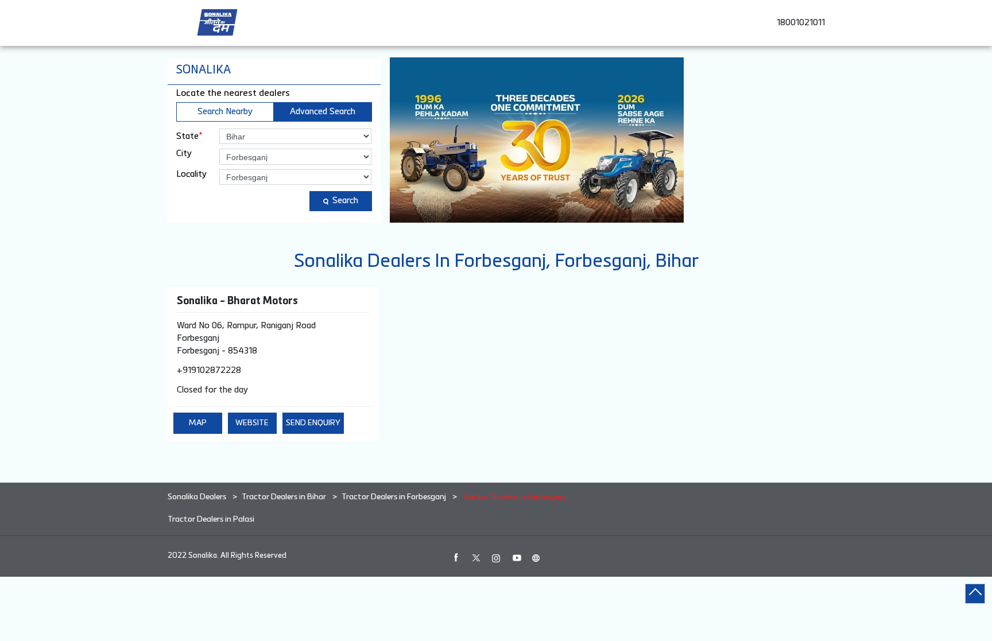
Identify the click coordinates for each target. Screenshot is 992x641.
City (184, 153)
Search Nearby (225, 111)
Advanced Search (322, 111)
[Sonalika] (217, 22)
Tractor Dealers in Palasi (211, 519)
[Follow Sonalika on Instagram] (496, 558)
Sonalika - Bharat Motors (237, 301)
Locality (191, 174)
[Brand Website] (536, 558)
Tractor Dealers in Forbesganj (394, 497)
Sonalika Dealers (198, 497)
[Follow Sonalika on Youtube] (516, 558)
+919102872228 (209, 370)
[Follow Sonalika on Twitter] (476, 558)
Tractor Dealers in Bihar (284, 497)
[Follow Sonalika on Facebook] (456, 558)
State (189, 136)
